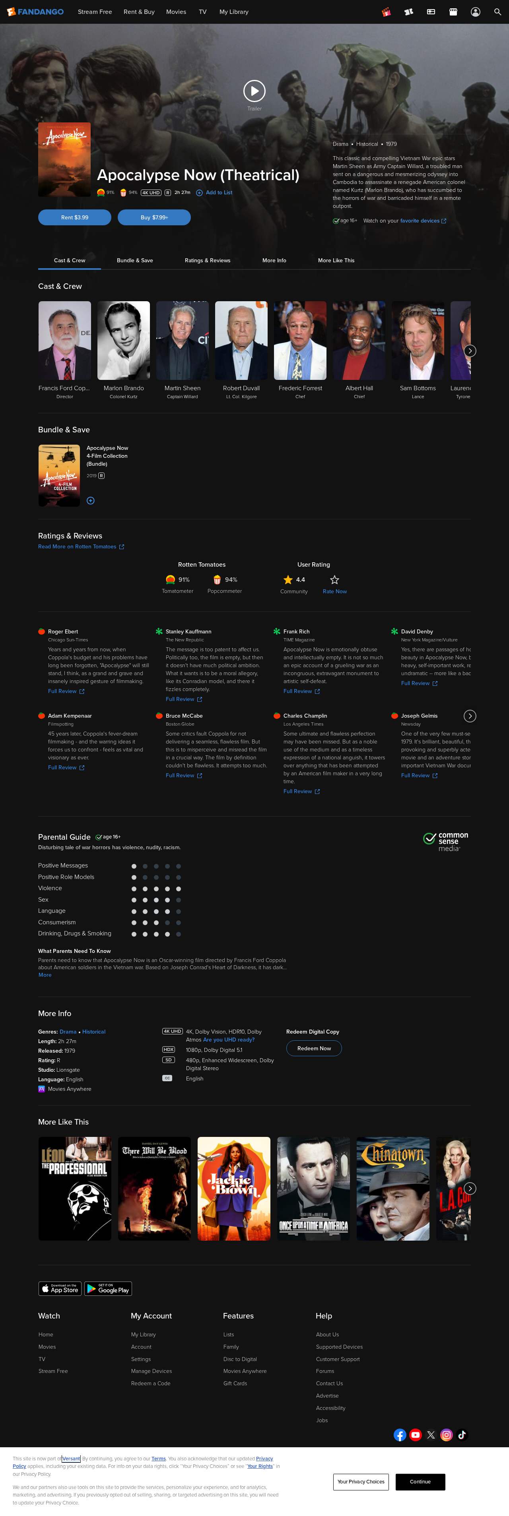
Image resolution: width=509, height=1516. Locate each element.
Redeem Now (314, 1048)
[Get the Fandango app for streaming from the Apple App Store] (60, 1288)
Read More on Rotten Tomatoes (77, 546)
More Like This (336, 260)
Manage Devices (151, 1371)
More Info (274, 260)
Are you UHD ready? (228, 1039)
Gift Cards (235, 1383)
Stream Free (53, 1371)
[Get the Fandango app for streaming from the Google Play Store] (108, 1288)
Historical (93, 1031)
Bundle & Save (135, 260)
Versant (71, 1459)
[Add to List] (91, 501)
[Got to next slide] (469, 351)
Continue (420, 1482)
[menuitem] (431, 12)
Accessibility (331, 1408)
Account (141, 1347)
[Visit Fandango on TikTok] (462, 1435)
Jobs (322, 1420)
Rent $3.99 (74, 217)
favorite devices (420, 220)
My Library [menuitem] (234, 12)
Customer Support (338, 1359)
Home (46, 1334)
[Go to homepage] (36, 12)
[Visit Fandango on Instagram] (446, 1435)
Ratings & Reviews (208, 260)
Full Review (62, 691)
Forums (325, 1371)
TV (42, 1359)
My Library (143, 1334)
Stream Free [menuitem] (95, 12)
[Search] (498, 12)
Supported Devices (339, 1347)
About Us (327, 1334)
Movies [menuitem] (176, 12)
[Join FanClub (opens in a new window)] (386, 12)
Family (231, 1347)
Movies (47, 1347)
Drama (68, 1031)
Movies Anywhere (245, 1371)
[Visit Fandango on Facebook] (400, 1435)
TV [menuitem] (203, 12)
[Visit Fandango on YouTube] (415, 1435)
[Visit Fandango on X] (431, 1435)
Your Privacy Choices (361, 1482)
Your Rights (260, 1466)
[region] (254, 1481)
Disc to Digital (240, 1359)
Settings (141, 1359)
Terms (159, 1459)
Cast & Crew (69, 260)
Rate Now (335, 591)
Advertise (327, 1395)
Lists (228, 1334)
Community (294, 591)
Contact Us (329, 1383)
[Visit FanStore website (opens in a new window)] (453, 12)
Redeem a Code (151, 1383)
